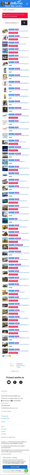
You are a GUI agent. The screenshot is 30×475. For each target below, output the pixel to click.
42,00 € (10, 189)
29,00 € (10, 215)
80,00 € (10, 65)
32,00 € (10, 254)
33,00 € (10, 124)
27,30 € (10, 287)
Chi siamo (3, 431)
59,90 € (10, 176)
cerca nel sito (11, 9)
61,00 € (10, 156)
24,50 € (10, 196)
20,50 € (10, 222)
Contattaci (3, 434)
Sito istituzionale (5, 418)
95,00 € (10, 111)
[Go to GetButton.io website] (26, 473)
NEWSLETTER (14, 371)
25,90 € (10, 346)
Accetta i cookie (15, 467)
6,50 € (10, 104)
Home (4, 9)
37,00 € (10, 130)
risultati (6, 356)
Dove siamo (4, 429)
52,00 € (10, 163)
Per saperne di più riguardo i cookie (14, 463)
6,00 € (10, 72)
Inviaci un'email (4, 403)
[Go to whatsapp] (26, 470)
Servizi (2, 426)
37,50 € (10, 137)
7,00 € (10, 91)
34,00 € (10, 339)
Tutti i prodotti (4, 416)
